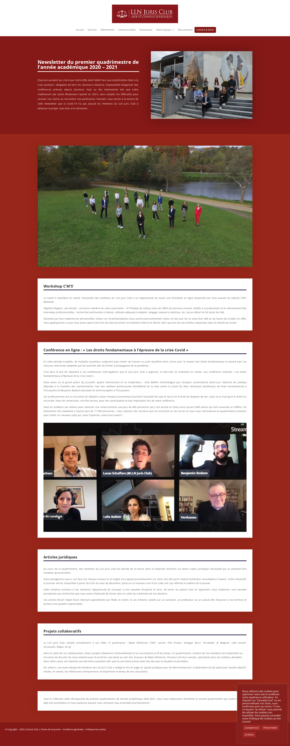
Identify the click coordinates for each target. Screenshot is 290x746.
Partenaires (145, 29)
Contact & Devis (205, 29)
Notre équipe (163, 29)
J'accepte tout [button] (252, 727)
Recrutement (185, 29)
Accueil (80, 29)
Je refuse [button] (249, 734)
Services (92, 29)
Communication (127, 29)
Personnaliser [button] (270, 727)
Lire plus (256, 721)
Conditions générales (73, 729)
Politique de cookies (96, 729)
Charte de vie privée (50, 729)
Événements (107, 29)
